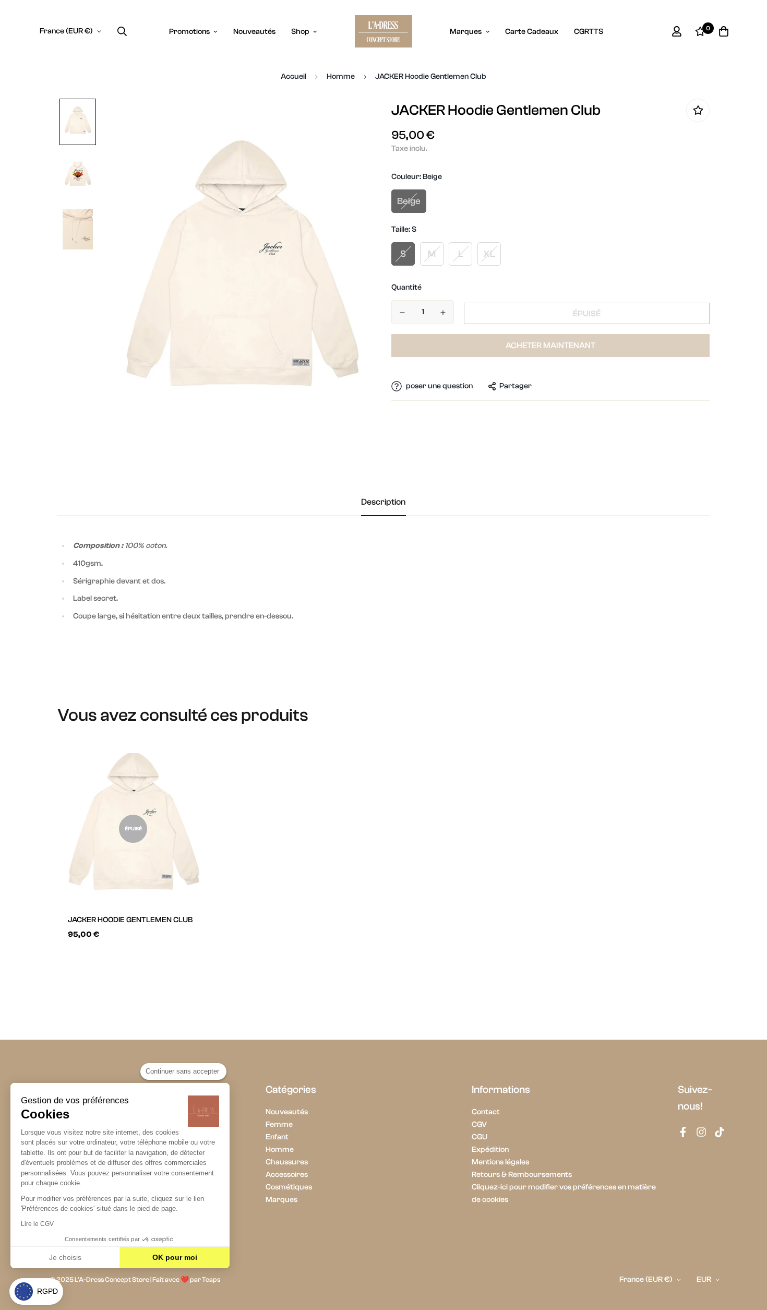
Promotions (189, 31)
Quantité (406, 287)
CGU (479, 1137)
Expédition (490, 1149)
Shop (300, 31)
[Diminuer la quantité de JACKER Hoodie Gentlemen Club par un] (402, 313)
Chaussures (287, 1162)
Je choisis (65, 1257)
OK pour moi (174, 1257)
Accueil (293, 76)
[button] (36, 1291)
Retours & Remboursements (522, 1174)
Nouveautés (254, 31)
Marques (466, 31)
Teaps (211, 1279)
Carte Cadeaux (531, 31)
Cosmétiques (289, 1187)
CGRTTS (588, 31)
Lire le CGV (37, 1224)
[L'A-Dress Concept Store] (383, 31)
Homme (341, 76)
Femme (279, 1124)
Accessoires (287, 1174)
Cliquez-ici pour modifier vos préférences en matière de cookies (564, 1193)
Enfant (277, 1137)
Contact (486, 1111)
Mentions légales (500, 1162)
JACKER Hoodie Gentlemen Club (130, 919)
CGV (479, 1124)
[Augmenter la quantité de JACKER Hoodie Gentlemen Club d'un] (443, 313)
